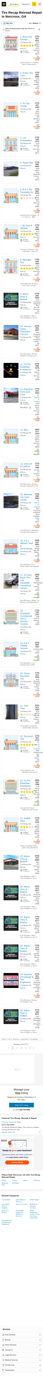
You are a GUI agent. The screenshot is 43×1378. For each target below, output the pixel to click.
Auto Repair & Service (21, 1200)
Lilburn (25, 1180)
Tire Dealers (6, 1200)
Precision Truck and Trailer (11, 1122)
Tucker (14, 1180)
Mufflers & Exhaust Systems (33, 1206)
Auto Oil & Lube (21, 1204)
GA (9, 1039)
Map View (9, 23)
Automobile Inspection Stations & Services (20, 1213)
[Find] (34, 4)
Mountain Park (5, 1184)
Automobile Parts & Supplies (6, 1206)
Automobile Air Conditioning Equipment (7, 1222)
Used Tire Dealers (5, 1211)
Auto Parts (24, 1039)
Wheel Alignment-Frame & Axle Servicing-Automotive (34, 1214)
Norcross (16, 1039)
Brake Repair (34, 1200)
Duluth (4, 1180)
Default (35, 23)
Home (4, 1039)
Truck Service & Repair (31, 1127)
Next (33, 1048)
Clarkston (36, 1180)
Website (23, 48)
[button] (39, 4)
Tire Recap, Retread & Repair (30, 42)
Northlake (15, 1183)
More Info (11, 1132)
